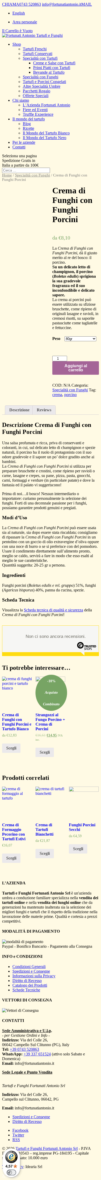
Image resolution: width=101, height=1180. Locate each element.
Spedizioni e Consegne (31, 971)
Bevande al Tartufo (48, 72)
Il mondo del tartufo (28, 119)
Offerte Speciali (35, 95)
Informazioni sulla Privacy (33, 976)
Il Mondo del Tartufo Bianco (46, 133)
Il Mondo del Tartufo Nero (44, 137)
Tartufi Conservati (37, 53)
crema (57, 394)
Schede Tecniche (26, 990)
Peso (56, 338)
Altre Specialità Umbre (41, 86)
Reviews (44, 410)
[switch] (11, 1172)
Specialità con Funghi (40, 77)
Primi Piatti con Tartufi (51, 67)
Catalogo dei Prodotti (29, 985)
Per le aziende (23, 142)
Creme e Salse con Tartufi (54, 63)
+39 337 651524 (37, 1054)
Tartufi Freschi (35, 49)
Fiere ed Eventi (35, 109)
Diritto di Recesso (27, 980)
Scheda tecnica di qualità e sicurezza (53, 610)
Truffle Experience (38, 114)
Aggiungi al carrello (75, 368)
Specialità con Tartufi (40, 58)
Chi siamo (20, 100)
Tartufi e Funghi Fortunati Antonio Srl (47, 1148)
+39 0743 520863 (24, 1049)
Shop (16, 44)
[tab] (19, 410)
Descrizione (19, 410)
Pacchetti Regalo (36, 91)
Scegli (11, 748)
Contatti (18, 147)
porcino (70, 394)
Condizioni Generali (29, 966)
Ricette (28, 128)
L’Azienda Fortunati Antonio (46, 105)
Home (7, 175)
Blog (27, 123)
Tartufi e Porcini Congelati (44, 81)
